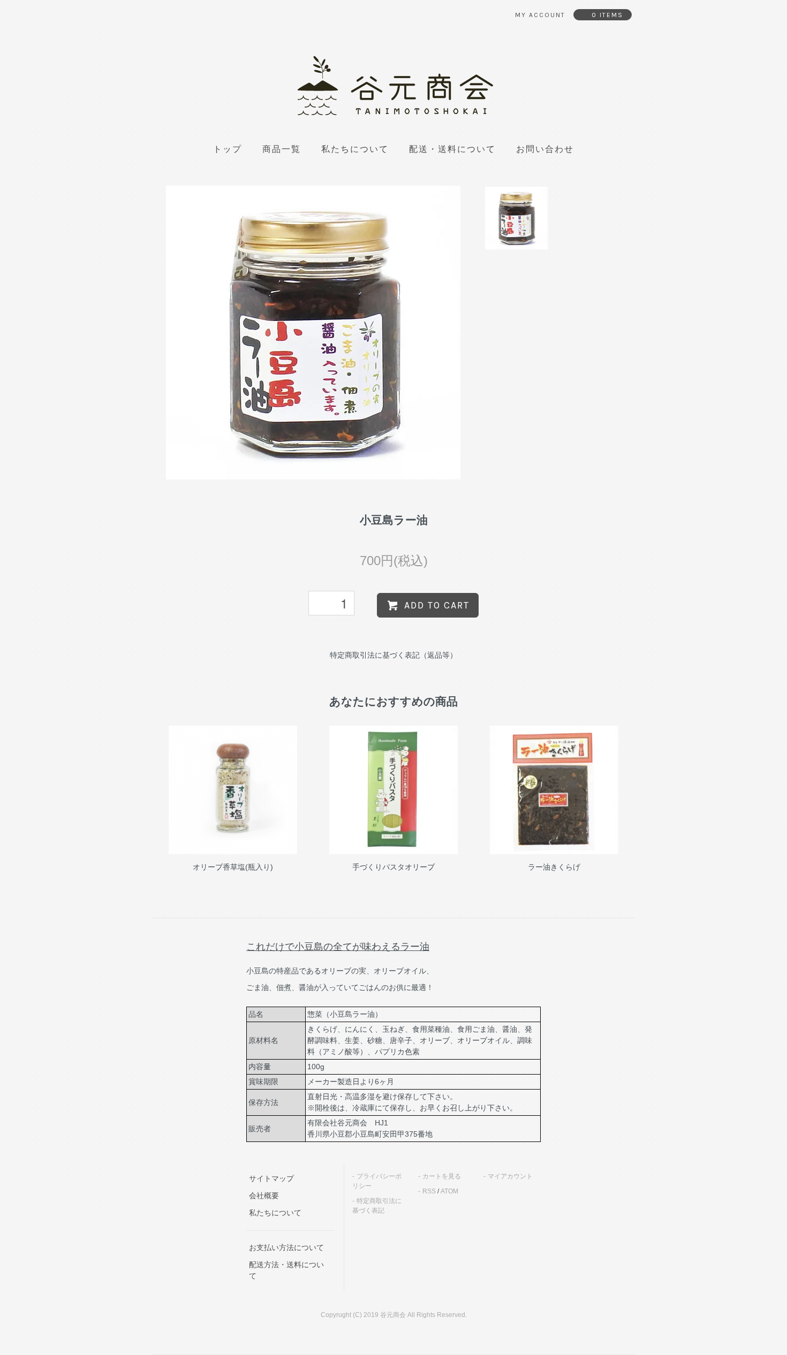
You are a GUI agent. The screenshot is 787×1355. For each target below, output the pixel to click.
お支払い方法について (286, 1247)
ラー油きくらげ (554, 867)
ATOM (449, 1191)
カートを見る (441, 1176)
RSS (429, 1191)
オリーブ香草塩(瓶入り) (233, 867)
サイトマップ (271, 1178)
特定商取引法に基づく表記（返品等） (393, 655)
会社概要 (264, 1195)
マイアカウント (510, 1176)
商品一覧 (281, 149)
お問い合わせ (545, 149)
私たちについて (355, 149)
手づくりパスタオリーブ (393, 867)
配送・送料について (452, 149)
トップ (227, 149)
